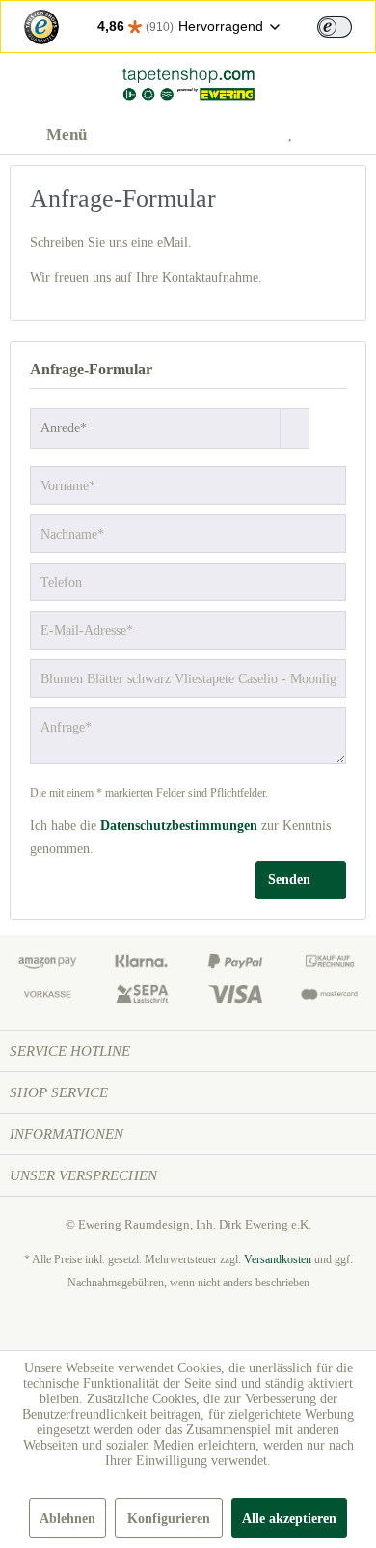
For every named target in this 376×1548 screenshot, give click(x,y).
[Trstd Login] (346, 25)
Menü (66, 134)
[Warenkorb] (345, 135)
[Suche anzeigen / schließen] (203, 135)
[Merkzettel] (298, 135)
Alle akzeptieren (289, 1518)
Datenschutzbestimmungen (178, 825)
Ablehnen (67, 1518)
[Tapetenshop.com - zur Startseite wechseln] (188, 84)
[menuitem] (48, 135)
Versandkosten (277, 1259)
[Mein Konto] (250, 135)
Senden (289, 879)
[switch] (334, 27)
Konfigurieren (168, 1518)
